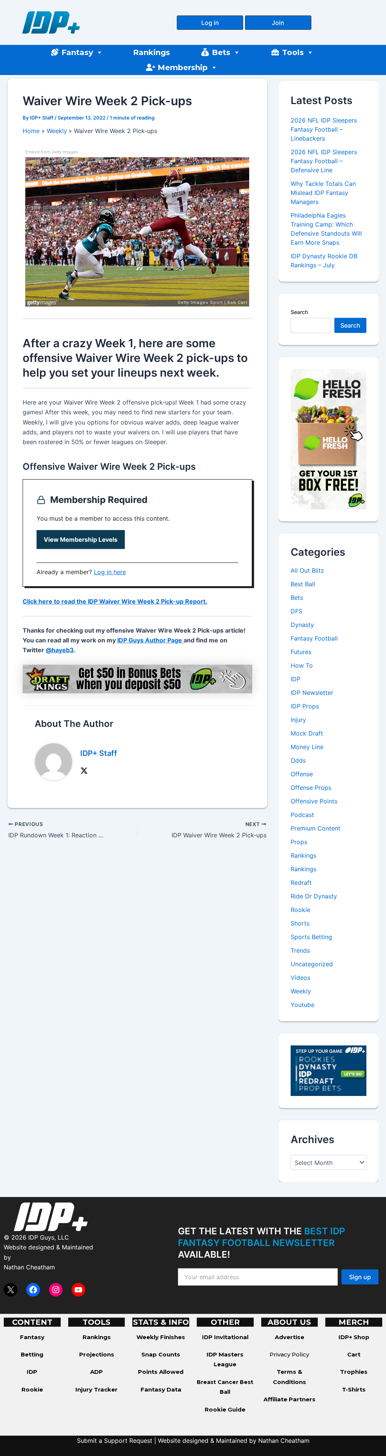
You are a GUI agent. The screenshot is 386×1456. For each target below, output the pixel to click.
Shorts (300, 923)
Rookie (300, 909)
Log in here (110, 572)
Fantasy (77, 52)
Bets (221, 52)
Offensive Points (314, 801)
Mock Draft (307, 733)
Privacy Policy (289, 1354)
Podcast (302, 814)
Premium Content (315, 828)
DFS (296, 611)
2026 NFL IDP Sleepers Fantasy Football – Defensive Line (324, 161)
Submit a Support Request (114, 1440)
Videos (300, 977)
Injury (298, 719)
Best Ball (303, 584)
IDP (295, 679)
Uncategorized (312, 964)
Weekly (301, 991)
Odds (298, 760)
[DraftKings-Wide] (137, 678)
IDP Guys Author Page (150, 640)
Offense (302, 774)
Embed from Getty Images (51, 152)
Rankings (151, 52)
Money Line (307, 747)
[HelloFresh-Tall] (328, 438)
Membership (183, 67)
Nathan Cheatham (29, 1267)
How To (302, 665)
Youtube (302, 1004)
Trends (300, 950)
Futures (301, 652)
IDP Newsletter (312, 692)
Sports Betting (311, 937)
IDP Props (305, 706)
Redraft (301, 882)
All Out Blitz (307, 570)
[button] (210, 22)
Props (299, 842)
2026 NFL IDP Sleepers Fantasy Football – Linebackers (324, 129)
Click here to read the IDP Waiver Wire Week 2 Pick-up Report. (115, 601)
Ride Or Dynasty (314, 896)
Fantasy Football (314, 638)
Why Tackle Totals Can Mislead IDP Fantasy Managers (323, 192)
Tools (293, 52)
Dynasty (302, 624)
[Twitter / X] (84, 770)
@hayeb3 (60, 650)
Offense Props (311, 787)
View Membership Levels (81, 539)
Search (299, 312)
